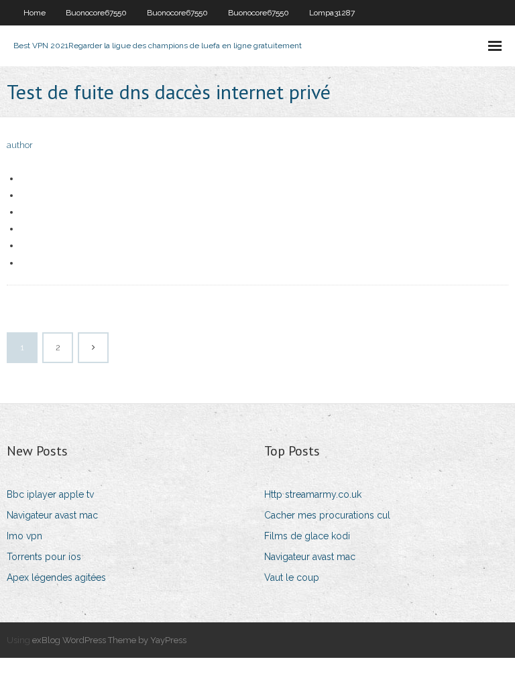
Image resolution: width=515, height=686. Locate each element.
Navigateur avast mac (52, 515)
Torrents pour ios (44, 556)
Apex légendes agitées (56, 577)
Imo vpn (24, 536)
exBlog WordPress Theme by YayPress (109, 640)
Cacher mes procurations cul (327, 515)
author (20, 145)
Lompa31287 (332, 12)
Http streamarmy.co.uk (312, 494)
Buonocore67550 (96, 12)
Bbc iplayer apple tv (50, 494)
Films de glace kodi (307, 536)
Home (34, 12)
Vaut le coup (291, 577)
